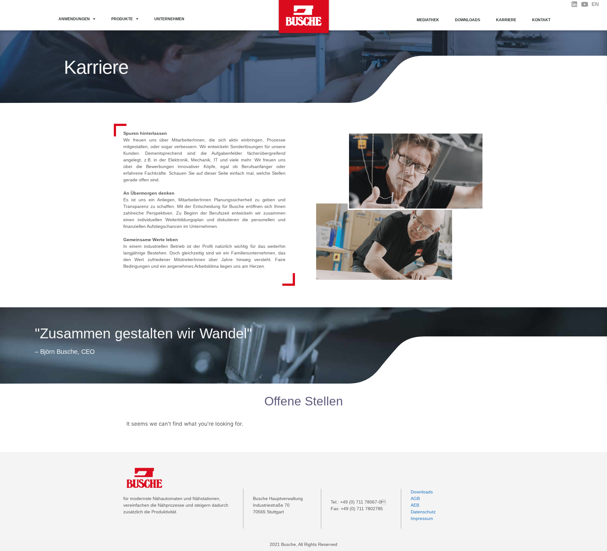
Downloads (467, 20)
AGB (415, 498)
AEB (415, 505)
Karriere (506, 20)
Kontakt (541, 20)
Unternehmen (169, 19)
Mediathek (428, 20)
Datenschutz (423, 511)
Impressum (422, 518)
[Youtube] (584, 4)
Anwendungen (74, 19)
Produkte (122, 19)
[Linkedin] (574, 4)
